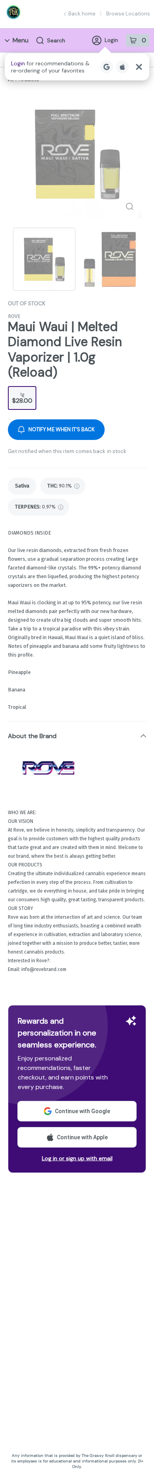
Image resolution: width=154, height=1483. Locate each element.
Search (56, 40)
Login (111, 40)
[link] (22, 486)
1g (22, 398)
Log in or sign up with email (77, 1158)
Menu (20, 40)
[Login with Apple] (122, 67)
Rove (14, 316)
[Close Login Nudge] (139, 67)
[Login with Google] (106, 67)
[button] (77, 66)
